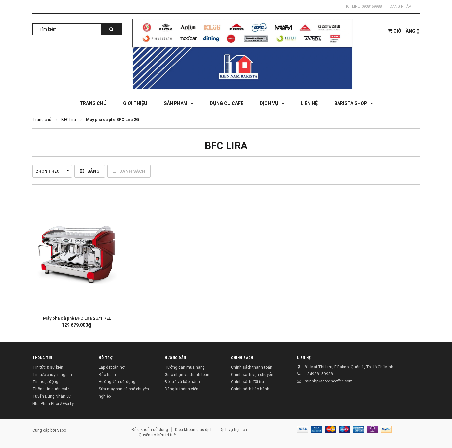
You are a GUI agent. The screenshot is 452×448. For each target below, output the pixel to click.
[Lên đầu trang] (440, 431)
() (406, 31)
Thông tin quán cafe (50, 389)
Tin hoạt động (45, 382)
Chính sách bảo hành (250, 389)
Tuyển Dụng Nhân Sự (51, 396)
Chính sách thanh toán (251, 367)
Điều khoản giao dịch (194, 429)
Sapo (61, 430)
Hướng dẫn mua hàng (185, 367)
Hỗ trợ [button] (106, 358)
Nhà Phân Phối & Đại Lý (53, 403)
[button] (112, 253)
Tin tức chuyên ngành (52, 374)
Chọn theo (47, 171)
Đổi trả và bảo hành (182, 382)
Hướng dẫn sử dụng (117, 382)
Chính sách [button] (242, 358)
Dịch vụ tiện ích (233, 429)
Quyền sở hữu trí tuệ (157, 435)
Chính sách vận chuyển (252, 374)
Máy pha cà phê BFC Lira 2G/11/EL (77, 318)
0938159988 (372, 6)
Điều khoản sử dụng (150, 429)
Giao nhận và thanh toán (187, 374)
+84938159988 (319, 374)
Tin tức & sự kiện (47, 367)
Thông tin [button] (42, 358)
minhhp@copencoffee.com (329, 381)
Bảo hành (107, 374)
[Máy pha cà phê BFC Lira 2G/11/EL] (77, 254)
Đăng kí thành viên (181, 389)
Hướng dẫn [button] (175, 358)
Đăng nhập (400, 6)
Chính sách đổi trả (247, 382)
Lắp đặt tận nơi (112, 367)
